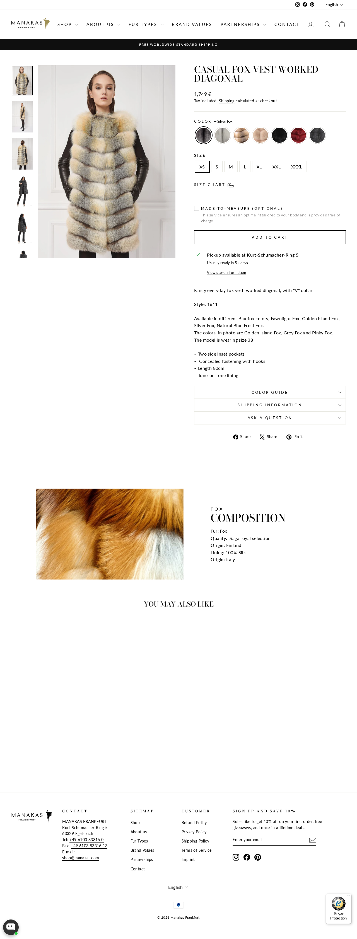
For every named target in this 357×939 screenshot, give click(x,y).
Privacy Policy (194, 832)
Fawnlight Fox (222, 135)
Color (213, 121)
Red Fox (298, 135)
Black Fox (279, 135)
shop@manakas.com (80, 858)
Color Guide (270, 392)
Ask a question (270, 418)
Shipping (227, 101)
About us (101, 24)
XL (259, 166)
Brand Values (192, 24)
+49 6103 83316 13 (89, 846)
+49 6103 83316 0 (86, 839)
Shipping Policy (195, 841)
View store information (226, 272)
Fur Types (144, 24)
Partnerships (241, 24)
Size (200, 155)
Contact (287, 24)
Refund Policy (194, 822)
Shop (65, 24)
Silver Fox (203, 135)
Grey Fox (317, 135)
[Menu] (348, 897)
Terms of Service (196, 850)
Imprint (188, 859)
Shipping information (270, 405)
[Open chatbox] (11, 927)
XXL (276, 166)
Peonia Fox (260, 135)
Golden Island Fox (241, 135)
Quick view (51, 734)
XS (202, 166)
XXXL (296, 166)
